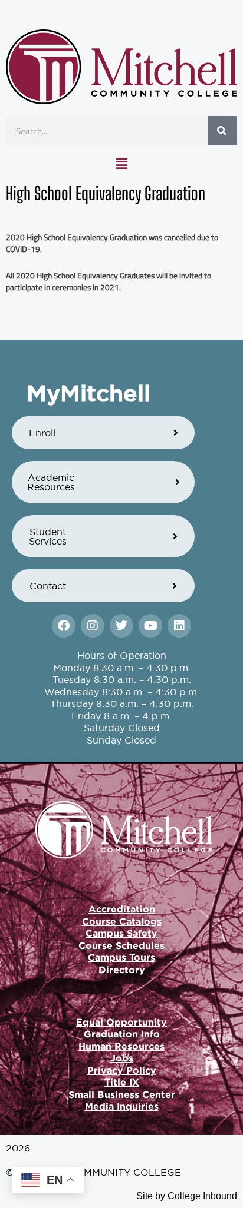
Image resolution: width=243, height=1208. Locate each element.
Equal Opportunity (121, 1022)
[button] (121, 163)
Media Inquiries (122, 1106)
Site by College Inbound (186, 1196)
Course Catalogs (122, 921)
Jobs (121, 1058)
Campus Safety (121, 933)
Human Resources (121, 1046)
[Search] (222, 130)
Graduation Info (122, 1033)
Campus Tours (121, 957)
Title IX (121, 1082)
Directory (121, 969)
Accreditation (121, 909)
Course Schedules (121, 945)
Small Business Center (121, 1094)
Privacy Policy (121, 1070)
